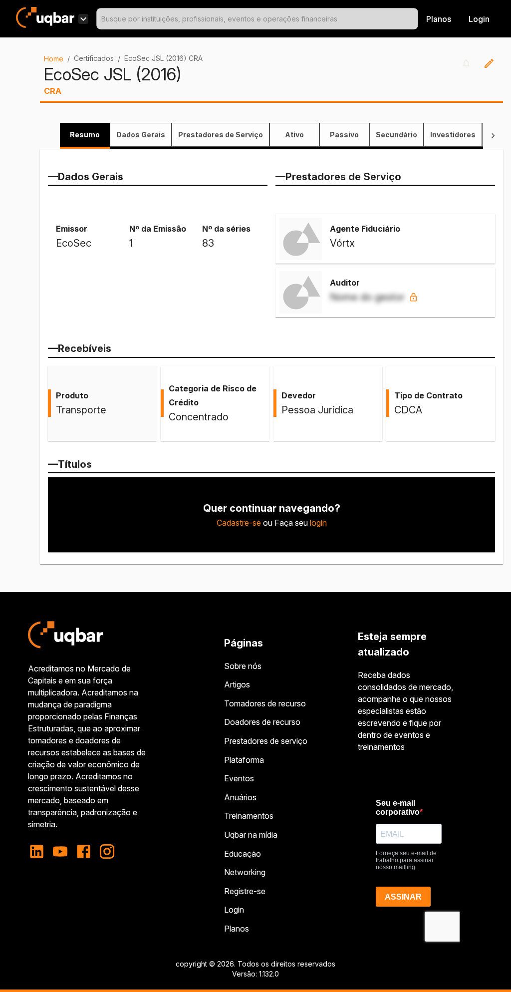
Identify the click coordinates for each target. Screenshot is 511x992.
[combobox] (257, 18)
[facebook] (83, 851)
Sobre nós (242, 666)
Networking (244, 872)
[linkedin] (39, 851)
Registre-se (244, 891)
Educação (242, 854)
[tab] (85, 135)
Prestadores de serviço (265, 741)
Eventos (239, 778)
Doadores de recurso (262, 722)
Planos (438, 19)
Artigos (237, 684)
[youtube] (60, 851)
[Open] (414, 19)
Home (53, 58)
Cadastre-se (239, 523)
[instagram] (107, 851)
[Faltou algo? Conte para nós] (489, 63)
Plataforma (244, 760)
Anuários (240, 797)
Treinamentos (248, 816)
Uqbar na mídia (250, 835)
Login (234, 910)
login (318, 523)
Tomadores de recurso (265, 703)
